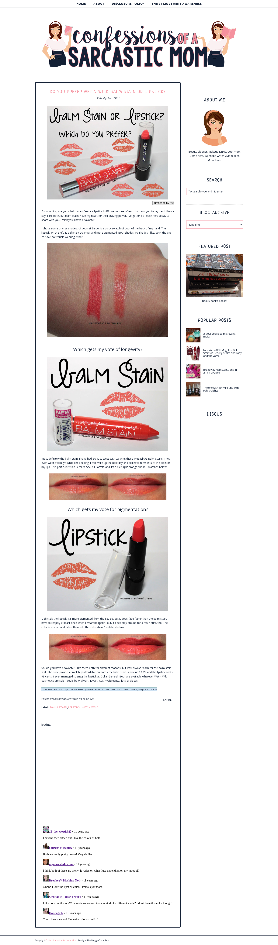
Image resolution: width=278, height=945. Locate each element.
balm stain (58, 707)
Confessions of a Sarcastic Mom (61, 940)
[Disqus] (107, 774)
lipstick (74, 707)
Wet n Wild (90, 707)
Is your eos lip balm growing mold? (219, 335)
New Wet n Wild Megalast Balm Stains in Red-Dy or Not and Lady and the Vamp (222, 353)
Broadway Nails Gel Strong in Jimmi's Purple (220, 371)
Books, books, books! (214, 301)
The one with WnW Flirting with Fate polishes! (221, 389)
